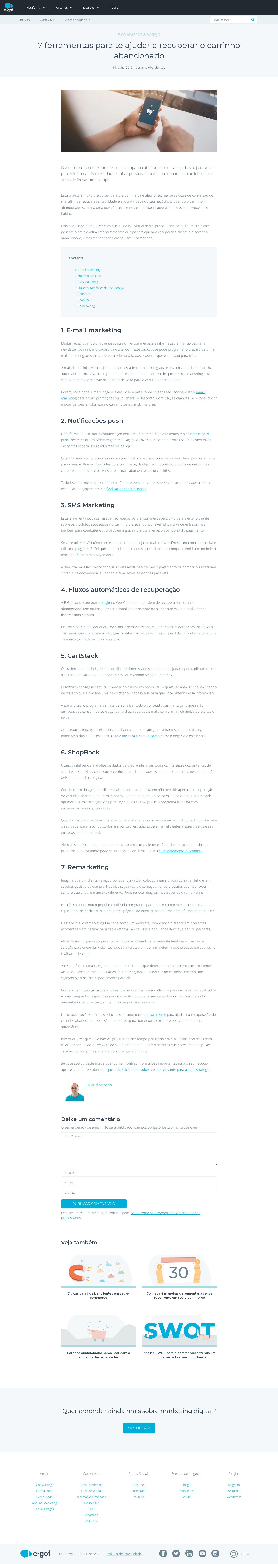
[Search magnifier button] (252, 20)
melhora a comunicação (141, 735)
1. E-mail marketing (87, 270)
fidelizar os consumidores (126, 488)
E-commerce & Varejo (139, 34)
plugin (80, 548)
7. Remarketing (85, 306)
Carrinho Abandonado (150, 67)
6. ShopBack (83, 300)
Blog (27, 19)
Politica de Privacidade (124, 1554)
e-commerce (156, 1014)
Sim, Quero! (139, 1428)
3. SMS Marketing (86, 282)
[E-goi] (8, 7)
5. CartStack (82, 294)
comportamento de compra (180, 851)
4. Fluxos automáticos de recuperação (100, 288)
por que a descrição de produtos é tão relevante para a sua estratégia (155, 1069)
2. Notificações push (88, 276)
